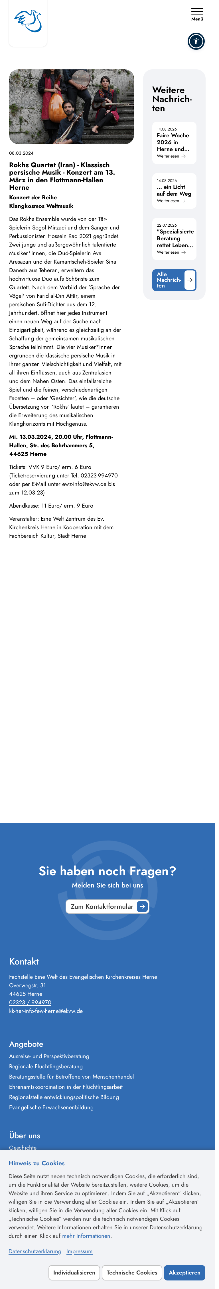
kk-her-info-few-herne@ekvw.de (46, 1011)
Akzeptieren (184, 1273)
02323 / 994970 (30, 1002)
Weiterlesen (168, 156)
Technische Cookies (132, 1273)
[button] (196, 41)
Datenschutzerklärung (35, 1251)
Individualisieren (74, 1273)
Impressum (79, 1251)
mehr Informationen (86, 1236)
